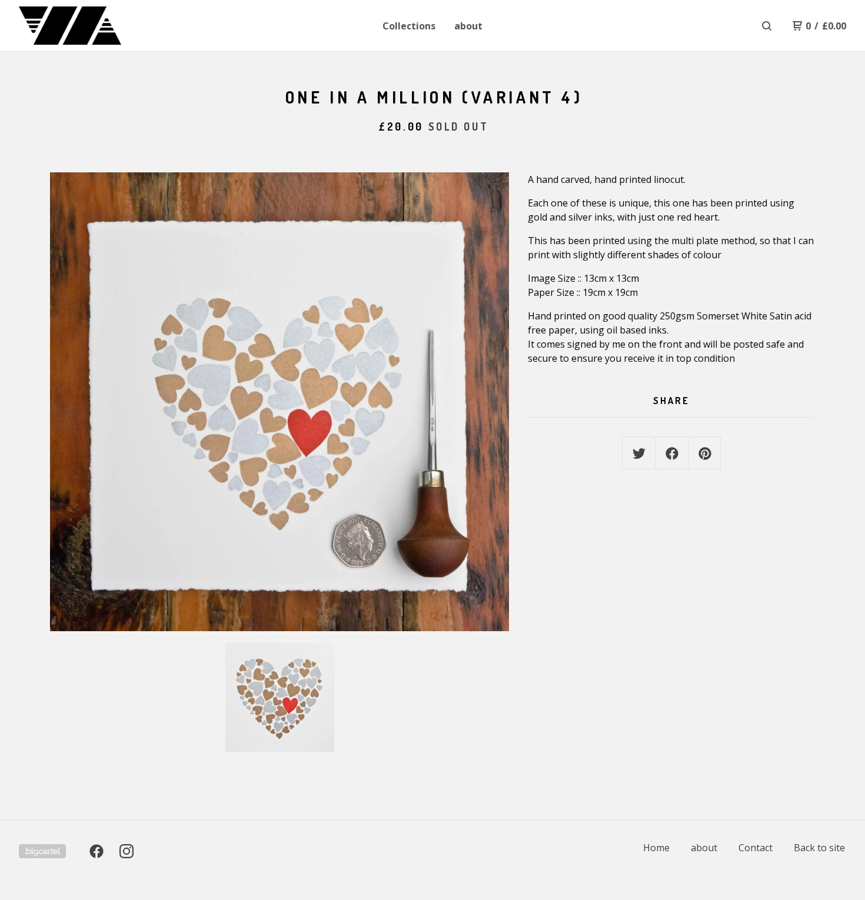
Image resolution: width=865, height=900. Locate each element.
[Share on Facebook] (672, 453)
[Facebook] (96, 851)
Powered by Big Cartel (42, 851)
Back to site (819, 847)
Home (656, 847)
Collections (408, 25)
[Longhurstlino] (80, 25)
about (468, 25)
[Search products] (767, 25)
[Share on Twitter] (639, 453)
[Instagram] (126, 851)
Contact (755, 847)
